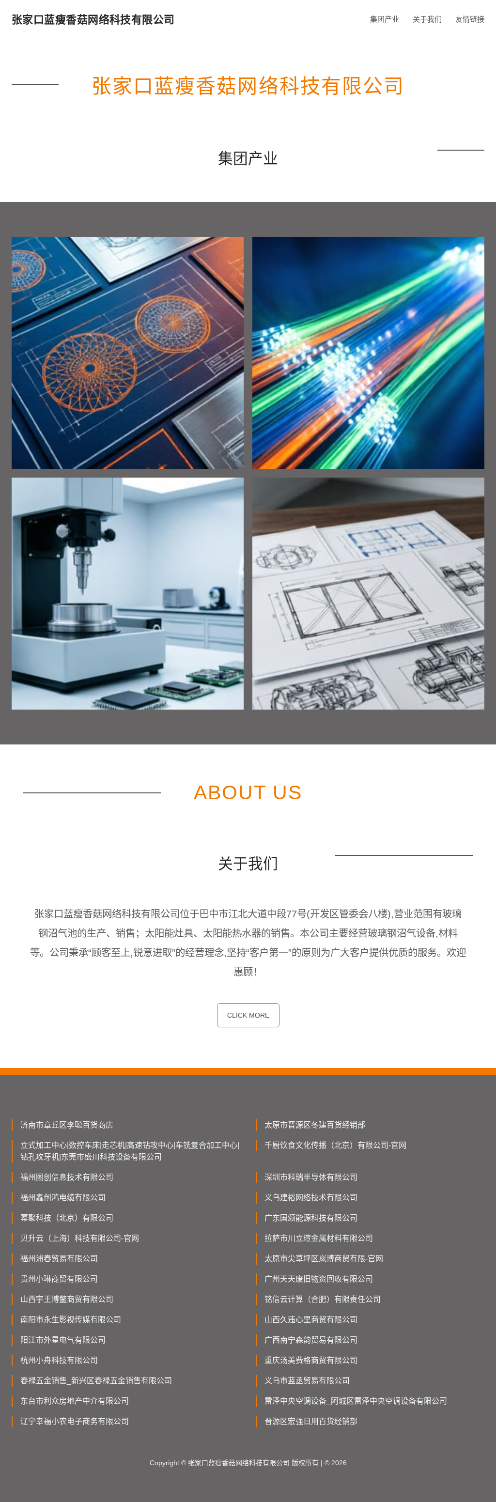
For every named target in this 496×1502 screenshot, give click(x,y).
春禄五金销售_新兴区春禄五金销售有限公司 (96, 1381)
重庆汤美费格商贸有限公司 (310, 1360)
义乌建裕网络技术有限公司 (310, 1197)
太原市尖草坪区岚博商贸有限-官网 (323, 1258)
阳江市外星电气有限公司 (63, 1340)
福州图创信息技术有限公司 (66, 1177)
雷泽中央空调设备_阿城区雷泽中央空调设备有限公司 (355, 1401)
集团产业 (384, 19)
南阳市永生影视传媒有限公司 (70, 1320)
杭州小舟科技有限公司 (59, 1360)
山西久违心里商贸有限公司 (310, 1320)
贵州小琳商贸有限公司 (59, 1279)
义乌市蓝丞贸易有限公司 (307, 1381)
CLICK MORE (248, 1015)
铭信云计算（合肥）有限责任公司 (322, 1299)
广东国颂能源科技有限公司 (310, 1218)
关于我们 (427, 19)
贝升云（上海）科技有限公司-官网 (79, 1238)
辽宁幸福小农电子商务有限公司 (74, 1421)
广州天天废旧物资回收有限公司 (318, 1279)
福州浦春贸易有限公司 (59, 1258)
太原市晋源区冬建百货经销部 (314, 1125)
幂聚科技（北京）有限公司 (66, 1218)
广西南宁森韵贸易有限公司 (310, 1340)
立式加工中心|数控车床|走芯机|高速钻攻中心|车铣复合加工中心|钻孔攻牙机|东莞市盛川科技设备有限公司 (129, 1151)
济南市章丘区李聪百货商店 (66, 1125)
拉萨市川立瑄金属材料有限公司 (318, 1238)
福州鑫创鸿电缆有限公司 (63, 1197)
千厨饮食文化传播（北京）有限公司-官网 (335, 1145)
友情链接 (469, 19)
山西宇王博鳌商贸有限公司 (66, 1299)
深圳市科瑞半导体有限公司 (310, 1177)
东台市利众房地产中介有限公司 (74, 1401)
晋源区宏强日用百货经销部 (310, 1421)
